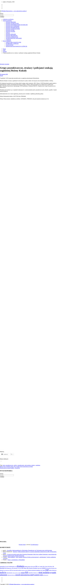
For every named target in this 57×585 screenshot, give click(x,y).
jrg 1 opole (40, 566)
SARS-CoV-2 (36, 572)
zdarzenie (3, 575)
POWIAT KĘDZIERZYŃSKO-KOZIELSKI (17, 24)
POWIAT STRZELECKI (12, 37)
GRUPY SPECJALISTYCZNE (13, 42)
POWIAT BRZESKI (11, 22)
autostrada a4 (2, 566)
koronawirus (48, 568)
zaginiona (38, 465)
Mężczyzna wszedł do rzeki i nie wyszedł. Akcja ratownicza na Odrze (16, 466)
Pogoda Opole (22, 544)
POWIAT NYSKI (10, 30)
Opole (43, 570)
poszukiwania (21, 465)
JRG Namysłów (15, 568)
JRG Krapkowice (8, 568)
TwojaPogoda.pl (34, 544)
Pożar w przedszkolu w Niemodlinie (16, 559)
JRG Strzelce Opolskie (32, 568)
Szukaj (1, 13)
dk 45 (15, 566)
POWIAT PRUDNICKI (11, 35)
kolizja (44, 568)
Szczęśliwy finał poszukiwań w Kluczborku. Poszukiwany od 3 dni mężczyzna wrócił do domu (29, 550)
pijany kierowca (52, 570)
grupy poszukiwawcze (8, 465)
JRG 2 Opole (45, 566)
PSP (26, 572)
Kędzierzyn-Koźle (24, 570)
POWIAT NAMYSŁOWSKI (13, 28)
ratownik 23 (30, 572)
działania (20, 566)
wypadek (53, 572)
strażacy (33, 465)
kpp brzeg (53, 568)
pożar (23, 572)
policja (15, 465)
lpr (41, 570)
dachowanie (11, 566)
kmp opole (39, 568)
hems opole (33, 566)
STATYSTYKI (9, 45)
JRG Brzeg (50, 566)
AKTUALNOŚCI (7, 20)
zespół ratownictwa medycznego (27, 575)
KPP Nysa (11, 570)
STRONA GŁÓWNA (8, 19)
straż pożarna (28, 465)
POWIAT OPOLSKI (11, 34)
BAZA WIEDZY (7, 41)
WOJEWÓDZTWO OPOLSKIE (14, 38)
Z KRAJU (8, 39)
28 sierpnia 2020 (4, 74)
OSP (47, 570)
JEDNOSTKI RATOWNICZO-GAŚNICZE (16, 46)
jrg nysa (19, 568)
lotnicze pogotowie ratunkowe (34, 570)
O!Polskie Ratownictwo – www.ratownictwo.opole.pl (21, 584)
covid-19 (7, 566)
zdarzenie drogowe (11, 575)
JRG (36, 566)
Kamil (1, 75)
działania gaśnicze (27, 566)
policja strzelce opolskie (17, 572)
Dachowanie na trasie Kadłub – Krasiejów (10, 468)
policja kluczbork (9, 572)
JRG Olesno (24, 568)
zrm (41, 575)
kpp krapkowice (6, 570)
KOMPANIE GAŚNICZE (12, 43)
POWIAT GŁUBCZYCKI (12, 23)
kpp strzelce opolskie (17, 570)
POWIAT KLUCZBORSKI (12, 26)
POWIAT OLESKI (10, 31)
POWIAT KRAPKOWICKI (12, 27)
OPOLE (8, 32)
